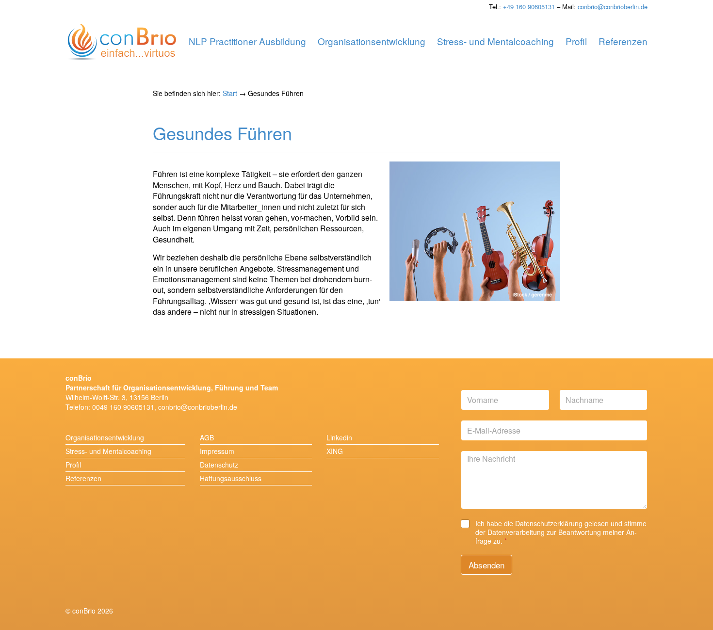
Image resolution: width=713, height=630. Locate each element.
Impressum (217, 451)
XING (334, 451)
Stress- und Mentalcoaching (108, 451)
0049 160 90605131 (123, 407)
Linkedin (339, 437)
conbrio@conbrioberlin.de (613, 6)
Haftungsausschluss (230, 478)
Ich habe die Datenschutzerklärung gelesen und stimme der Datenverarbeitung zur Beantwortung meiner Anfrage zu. (561, 532)
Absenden (486, 565)
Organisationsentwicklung (104, 437)
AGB (207, 437)
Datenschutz (219, 464)
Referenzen (83, 478)
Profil (73, 464)
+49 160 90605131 (529, 6)
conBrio (121, 42)
